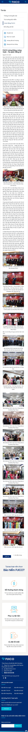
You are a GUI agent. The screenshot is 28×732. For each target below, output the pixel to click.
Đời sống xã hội (8, 26)
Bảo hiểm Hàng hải (18, 693)
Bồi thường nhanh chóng (14, 590)
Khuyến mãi (10, 32)
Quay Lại (7, 556)
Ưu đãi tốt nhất (14, 642)
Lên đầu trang (18, 555)
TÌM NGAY (6, 708)
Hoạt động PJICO (9, 23)
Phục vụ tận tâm (14, 616)
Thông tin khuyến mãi (10, 15)
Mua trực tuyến (11, 36)
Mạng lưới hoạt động (12, 44)
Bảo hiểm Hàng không (6, 693)
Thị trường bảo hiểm (10, 19)
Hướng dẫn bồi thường (13, 40)
